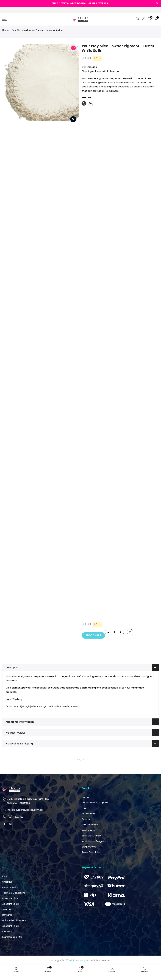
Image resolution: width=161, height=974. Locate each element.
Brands (125, 476)
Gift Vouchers (129, 481)
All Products (128, 470)
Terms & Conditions (95, 550)
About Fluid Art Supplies (135, 459)
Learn (124, 465)
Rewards (89, 572)
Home (5, 30)
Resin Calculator (130, 509)
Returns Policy (92, 544)
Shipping (87, 71)
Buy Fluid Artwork (131, 492)
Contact (89, 588)
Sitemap (89, 566)
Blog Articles (128, 503)
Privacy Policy (92, 555)
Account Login (92, 561)
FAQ (86, 533)
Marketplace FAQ (94, 594)
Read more (112, 90)
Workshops (127, 487)
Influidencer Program (133, 498)
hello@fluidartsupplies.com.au (101, 474)
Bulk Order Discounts (96, 577)
